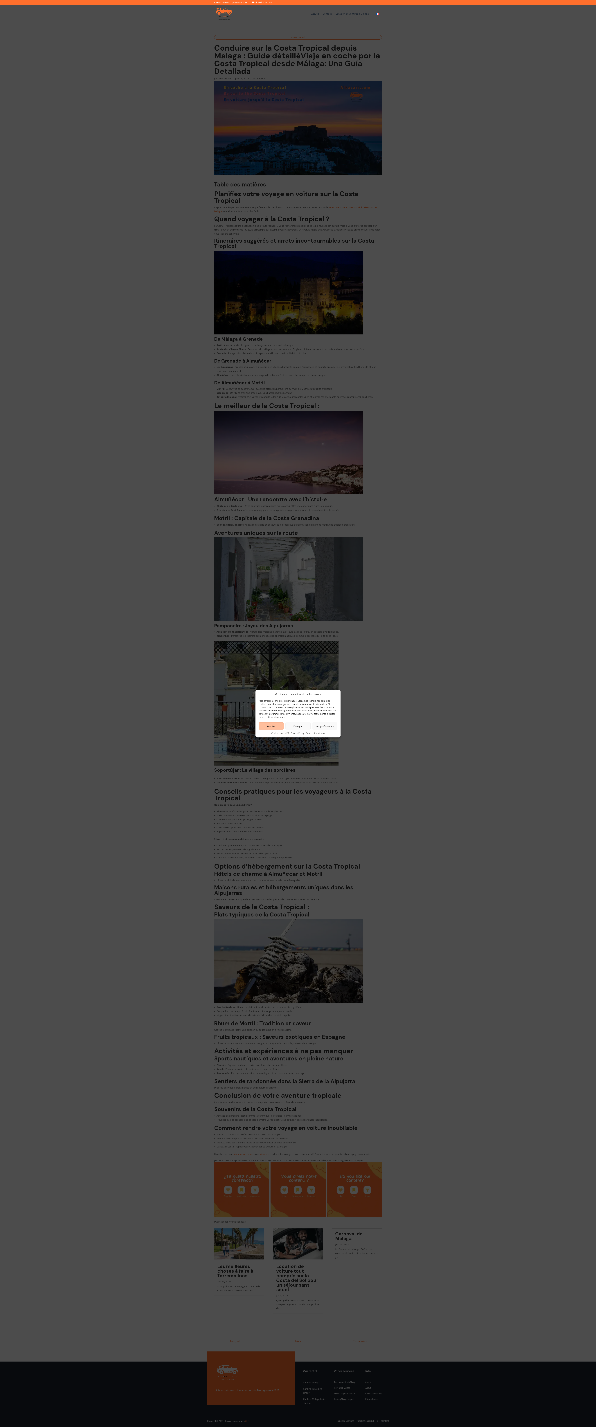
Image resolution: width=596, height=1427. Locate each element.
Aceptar (271, 726)
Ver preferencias (325, 726)
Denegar (298, 726)
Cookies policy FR (280, 733)
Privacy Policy (297, 733)
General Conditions (315, 733)
